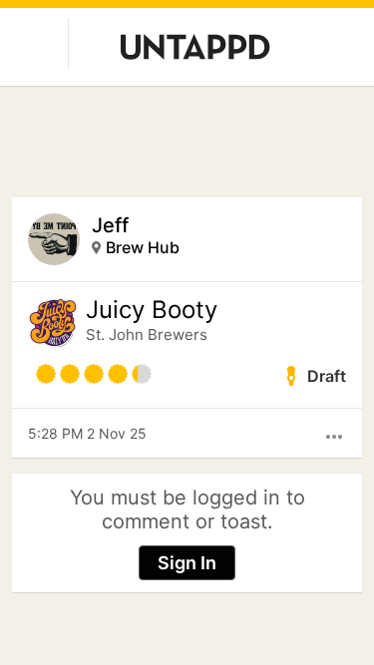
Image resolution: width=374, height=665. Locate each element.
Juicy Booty (151, 310)
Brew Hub (143, 247)
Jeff (110, 225)
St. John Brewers (146, 334)
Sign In (187, 562)
